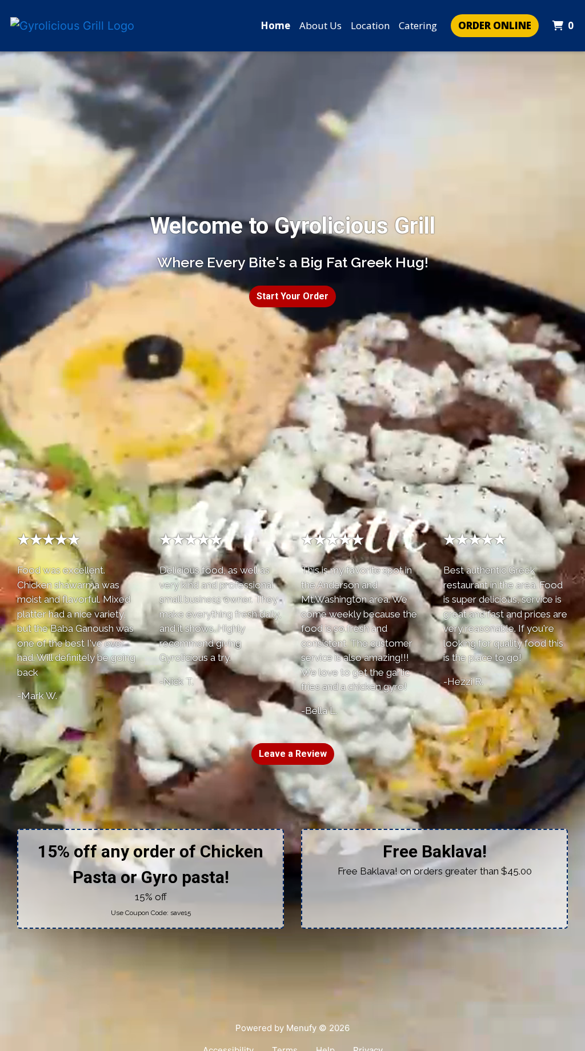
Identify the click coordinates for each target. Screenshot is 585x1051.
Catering (418, 25)
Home (275, 25)
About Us (320, 25)
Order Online (494, 25)
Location (370, 25)
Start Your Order (292, 296)
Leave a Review (293, 753)
